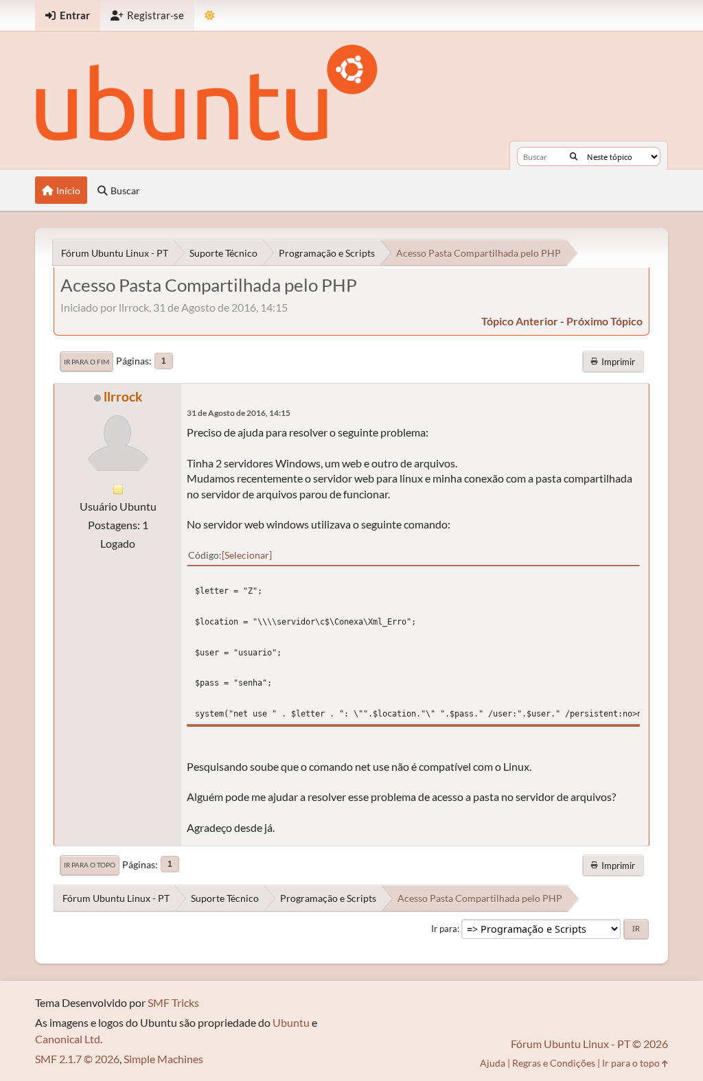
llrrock (123, 396)
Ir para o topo (89, 865)
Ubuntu (291, 1022)
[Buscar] (573, 156)
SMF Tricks (173, 1002)
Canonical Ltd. (68, 1038)
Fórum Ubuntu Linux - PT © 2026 (589, 1043)
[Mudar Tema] (209, 15)
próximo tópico (604, 320)
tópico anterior (519, 320)
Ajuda (492, 1063)
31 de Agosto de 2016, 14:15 (238, 412)
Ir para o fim (86, 362)
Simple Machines (163, 1058)
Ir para (444, 928)
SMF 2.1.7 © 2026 (77, 1058)
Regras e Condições (553, 1063)
